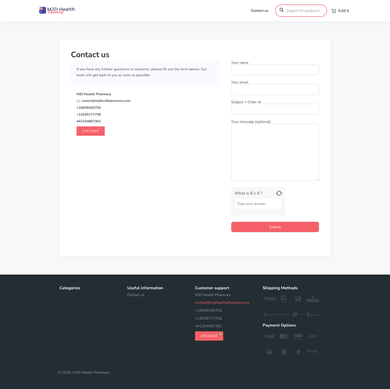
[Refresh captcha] (279, 193)
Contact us (259, 10)
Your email (239, 83)
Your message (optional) (251, 122)
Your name (239, 63)
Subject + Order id (246, 102)
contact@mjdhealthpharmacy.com (105, 101)
